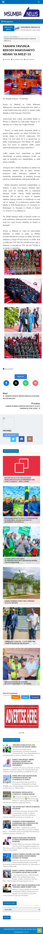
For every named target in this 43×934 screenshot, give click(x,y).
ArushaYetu (13, 37)
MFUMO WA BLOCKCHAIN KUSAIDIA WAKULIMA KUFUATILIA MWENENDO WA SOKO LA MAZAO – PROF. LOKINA (20, 479)
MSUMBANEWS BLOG (11, 929)
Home (6, 37)
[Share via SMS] (35, 383)
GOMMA (26, 932)
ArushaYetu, (30, 59)
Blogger (16, 697)
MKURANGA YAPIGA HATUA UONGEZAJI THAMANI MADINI (23, 793)
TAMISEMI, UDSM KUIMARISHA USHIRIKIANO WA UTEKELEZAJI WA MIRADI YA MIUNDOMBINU (25, 823)
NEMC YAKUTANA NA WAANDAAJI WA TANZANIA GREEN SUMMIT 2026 (26, 886)
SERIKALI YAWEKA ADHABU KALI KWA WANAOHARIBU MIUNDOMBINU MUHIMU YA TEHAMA (26, 856)
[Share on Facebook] (6, 383)
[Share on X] (16, 383)
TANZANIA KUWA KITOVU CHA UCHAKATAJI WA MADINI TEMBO (24, 746)
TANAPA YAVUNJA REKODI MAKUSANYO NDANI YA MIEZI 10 (19, 50)
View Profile (11, 435)
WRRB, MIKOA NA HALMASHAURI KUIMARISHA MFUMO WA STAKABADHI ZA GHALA (24, 777)
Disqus (25, 697)
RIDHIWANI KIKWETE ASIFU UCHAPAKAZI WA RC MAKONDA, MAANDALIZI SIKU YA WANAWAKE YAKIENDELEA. (21, 520)
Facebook (35, 697)
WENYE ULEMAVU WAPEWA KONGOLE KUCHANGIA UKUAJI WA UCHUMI (26, 871)
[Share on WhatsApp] (26, 383)
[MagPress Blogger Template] (21, 11)
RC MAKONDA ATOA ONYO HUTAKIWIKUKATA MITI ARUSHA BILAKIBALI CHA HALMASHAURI (21, 560)
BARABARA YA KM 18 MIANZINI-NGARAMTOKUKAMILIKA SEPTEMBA (18, 683)
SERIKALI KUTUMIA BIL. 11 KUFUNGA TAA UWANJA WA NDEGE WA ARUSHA (20, 642)
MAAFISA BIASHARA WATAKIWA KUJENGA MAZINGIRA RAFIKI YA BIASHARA (24, 839)
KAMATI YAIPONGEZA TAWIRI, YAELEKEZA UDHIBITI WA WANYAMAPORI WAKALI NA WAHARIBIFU (23, 762)
